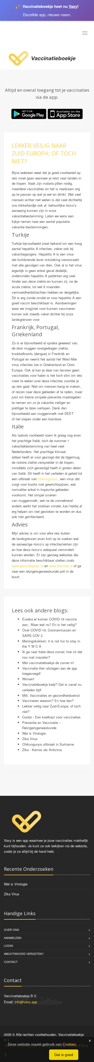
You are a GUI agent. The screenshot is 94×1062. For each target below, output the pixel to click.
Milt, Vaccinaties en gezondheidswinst (51, 695)
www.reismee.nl (61, 565)
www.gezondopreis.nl (27, 565)
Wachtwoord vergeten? (24, 953)
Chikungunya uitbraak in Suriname (48, 744)
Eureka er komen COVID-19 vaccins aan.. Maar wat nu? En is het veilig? (49, 622)
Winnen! (28, 678)
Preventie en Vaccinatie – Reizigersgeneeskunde (41, 725)
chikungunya (47, 478)
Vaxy (73, 6)
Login (8, 945)
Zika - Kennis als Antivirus (42, 749)
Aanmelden (12, 938)
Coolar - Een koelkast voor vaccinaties (51, 717)
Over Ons (11, 929)
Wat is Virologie (34, 733)
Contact (11, 962)
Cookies (69, 1044)
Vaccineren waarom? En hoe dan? (48, 700)
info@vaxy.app (26, 1001)
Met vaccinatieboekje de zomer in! (48, 662)
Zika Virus (30, 738)
